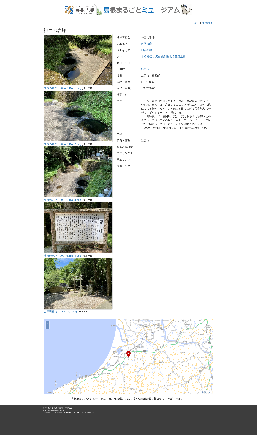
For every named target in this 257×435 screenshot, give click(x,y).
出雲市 (145, 69)
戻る (196, 23)
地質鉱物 (146, 50)
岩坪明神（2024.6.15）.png (60, 311)
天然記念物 (162, 56)
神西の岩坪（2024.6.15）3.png (62, 200)
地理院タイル (206, 392)
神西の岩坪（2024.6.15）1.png (62, 88)
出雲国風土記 (177, 56)
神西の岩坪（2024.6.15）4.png (62, 255)
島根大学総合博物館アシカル (53, 410)
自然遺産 (146, 43)
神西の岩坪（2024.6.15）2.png (62, 144)
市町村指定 (148, 56)
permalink (207, 23)
